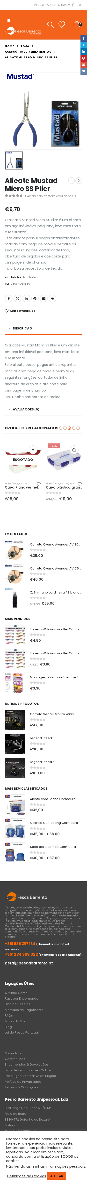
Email (44, 298)
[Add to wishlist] (39, 484)
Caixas (23, 483)
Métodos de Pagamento (24, 1010)
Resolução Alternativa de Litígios (30, 1076)
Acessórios (11, 483)
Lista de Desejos (17, 1004)
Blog (8, 1027)
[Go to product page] (15, 550)
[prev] (71, 180)
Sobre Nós (13, 1053)
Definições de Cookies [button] (26, 1176)
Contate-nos (15, 1059)
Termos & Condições (21, 1087)
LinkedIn (26, 298)
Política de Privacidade (23, 1081)
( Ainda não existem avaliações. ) (50, 196)
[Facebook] (73, 5)
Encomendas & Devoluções (27, 1064)
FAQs (9, 1015)
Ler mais (33, 449)
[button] (9, 20)
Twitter (17, 298)
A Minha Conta (16, 993)
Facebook (9, 298)
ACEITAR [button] (56, 1176)
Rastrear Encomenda (21, 998)
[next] (78, 180)
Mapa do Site (15, 1021)
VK (52, 298)
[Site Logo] (23, 31)
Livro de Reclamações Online (28, 1070)
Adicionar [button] (74, 449)
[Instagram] (79, 5)
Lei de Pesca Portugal (22, 1032)
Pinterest (35, 298)
